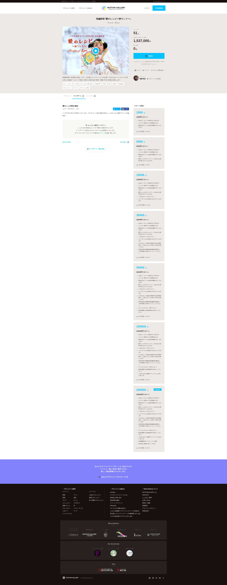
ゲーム (76, 500)
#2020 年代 (145, 495)
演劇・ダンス (66, 505)
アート (76, 495)
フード (76, 511)
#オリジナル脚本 (84, 88)
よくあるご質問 (147, 498)
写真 (64, 498)
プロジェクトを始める (85, 8)
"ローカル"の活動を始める (118, 508)
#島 (109, 84)
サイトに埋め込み (158, 70)
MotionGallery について (159, 1)
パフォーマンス (78, 508)
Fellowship (113, 505)
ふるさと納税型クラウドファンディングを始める (124, 511)
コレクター (90, 96)
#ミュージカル (67, 84)
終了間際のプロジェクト (95, 500)
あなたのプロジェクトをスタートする (114, 477)
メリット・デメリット (116, 503)
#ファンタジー (67, 88)
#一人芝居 (76, 84)
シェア (139, 70)
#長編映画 (121, 84)
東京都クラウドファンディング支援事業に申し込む (124, 513)
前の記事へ (68, 142)
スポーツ (65, 511)
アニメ (65, 500)
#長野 (104, 84)
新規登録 (160, 8)
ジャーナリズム (67, 513)
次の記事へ (123, 142)
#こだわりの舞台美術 (86, 84)
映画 (118, 23)
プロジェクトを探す (69, 8)
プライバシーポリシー (149, 508)
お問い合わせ (146, 500)
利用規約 (145, 505)
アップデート (79, 96)
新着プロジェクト (94, 498)
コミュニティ (66, 503)
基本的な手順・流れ (115, 498)
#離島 (114, 84)
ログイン (147, 8)
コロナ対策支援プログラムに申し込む (121, 516)
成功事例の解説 (114, 500)
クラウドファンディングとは (118, 495)
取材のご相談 (146, 503)
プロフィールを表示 (155, 79)
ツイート (147, 70)
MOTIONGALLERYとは (149, 492)
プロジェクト (67, 96)
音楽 (75, 498)
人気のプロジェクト (95, 495)
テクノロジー (66, 508)
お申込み (112, 492)
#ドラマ (76, 88)
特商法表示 (145, 511)
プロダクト (77, 503)
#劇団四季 (97, 84)
